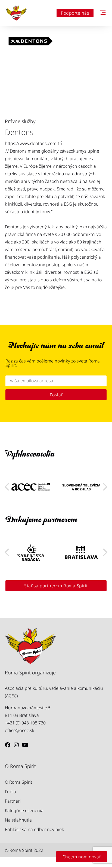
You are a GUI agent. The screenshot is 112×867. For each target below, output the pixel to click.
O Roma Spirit (18, 782)
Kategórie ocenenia (24, 810)
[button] (105, 487)
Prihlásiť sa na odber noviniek (34, 829)
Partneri (13, 801)
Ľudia (10, 792)
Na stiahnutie (18, 820)
